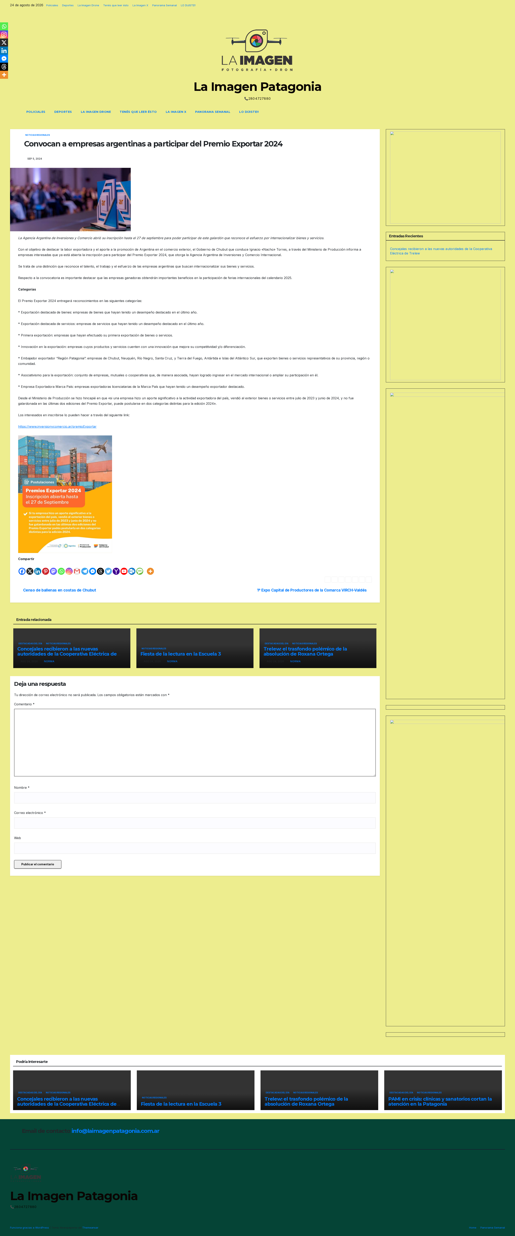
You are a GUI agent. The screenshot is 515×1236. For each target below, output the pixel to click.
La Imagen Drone (88, 5)
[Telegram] (84, 568)
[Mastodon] (53, 568)
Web (17, 838)
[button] (494, 112)
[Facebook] (22, 568)
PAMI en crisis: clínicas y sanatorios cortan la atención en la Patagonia (440, 1101)
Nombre (22, 788)
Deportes (68, 5)
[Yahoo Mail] (116, 568)
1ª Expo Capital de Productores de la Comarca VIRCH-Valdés (312, 590)
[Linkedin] (37, 568)
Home (472, 1227)
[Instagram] (69, 568)
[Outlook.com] (131, 568)
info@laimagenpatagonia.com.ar (115, 1130)
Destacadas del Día (30, 643)
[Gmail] (76, 568)
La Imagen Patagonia (257, 86)
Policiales (52, 5)
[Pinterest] (45, 568)
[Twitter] (108, 568)
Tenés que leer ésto (116, 5)
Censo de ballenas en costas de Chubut (59, 590)
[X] (29, 568)
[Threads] (100, 568)
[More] (150, 568)
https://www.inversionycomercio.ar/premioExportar (57, 426)
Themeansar (90, 1227)
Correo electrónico (30, 813)
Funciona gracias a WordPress (30, 1227)
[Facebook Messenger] (92, 568)
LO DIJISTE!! (188, 5)
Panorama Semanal (164, 5)
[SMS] (139, 568)
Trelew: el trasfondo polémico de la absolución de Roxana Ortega (305, 651)
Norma (49, 661)
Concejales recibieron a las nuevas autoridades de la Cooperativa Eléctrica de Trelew (67, 654)
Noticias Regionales (37, 135)
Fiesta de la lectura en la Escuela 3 (180, 654)
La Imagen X (140, 5)
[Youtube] (124, 568)
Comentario (24, 704)
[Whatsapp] (61, 568)
